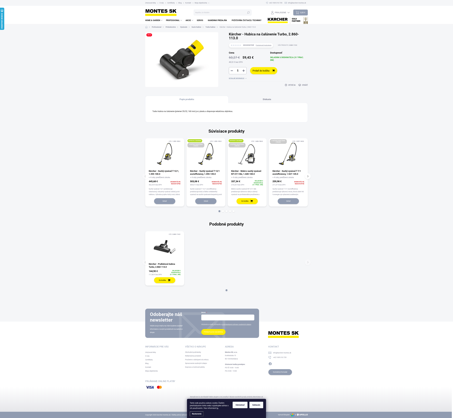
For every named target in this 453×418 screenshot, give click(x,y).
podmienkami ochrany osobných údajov (236, 324)
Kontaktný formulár (280, 372)
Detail (165, 201)
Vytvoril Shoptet (284, 415)
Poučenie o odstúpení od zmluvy (197, 360)
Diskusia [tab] (267, 99)
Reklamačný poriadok (193, 356)
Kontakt (188, 3)
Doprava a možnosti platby (195, 367)
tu (217, 408)
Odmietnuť (240, 405)
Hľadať (248, 12)
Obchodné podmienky (193, 352)
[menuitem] (154, 20)
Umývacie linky (150, 3)
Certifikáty (171, 3)
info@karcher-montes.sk (282, 353)
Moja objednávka (201, 3)
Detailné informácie (236, 78)
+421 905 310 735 (279, 357)
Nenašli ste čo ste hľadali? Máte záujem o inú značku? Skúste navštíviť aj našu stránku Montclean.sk (226, 397)
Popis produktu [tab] (187, 99)
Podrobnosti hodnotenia (263, 45)
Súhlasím (256, 405)
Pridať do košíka (261, 70)
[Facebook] (270, 363)
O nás (161, 3)
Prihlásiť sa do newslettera (213, 332)
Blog (180, 3)
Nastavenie (196, 414)
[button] (219, 211)
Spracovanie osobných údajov (196, 363)
